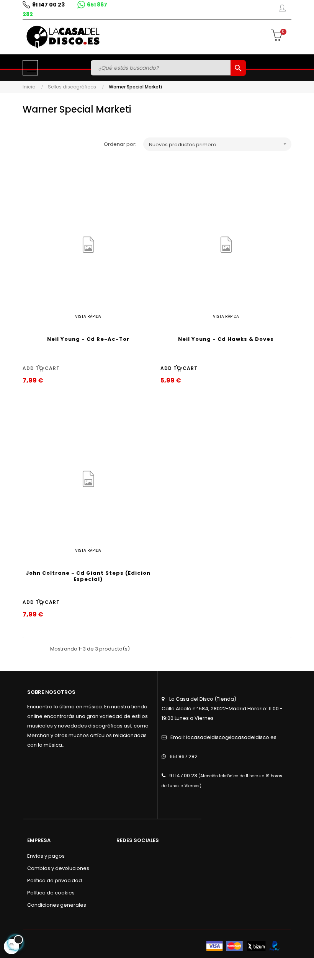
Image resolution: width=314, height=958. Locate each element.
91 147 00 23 (48, 4)
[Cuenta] (282, 9)
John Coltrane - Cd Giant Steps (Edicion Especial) (88, 576)
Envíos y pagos (46, 856)
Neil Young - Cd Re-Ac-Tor (88, 339)
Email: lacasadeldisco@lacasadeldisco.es (223, 737)
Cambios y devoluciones (58, 868)
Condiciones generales (56, 905)
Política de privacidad (54, 880)
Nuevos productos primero (218, 144)
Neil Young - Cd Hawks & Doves (226, 339)
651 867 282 (184, 756)
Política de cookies (51, 892)
